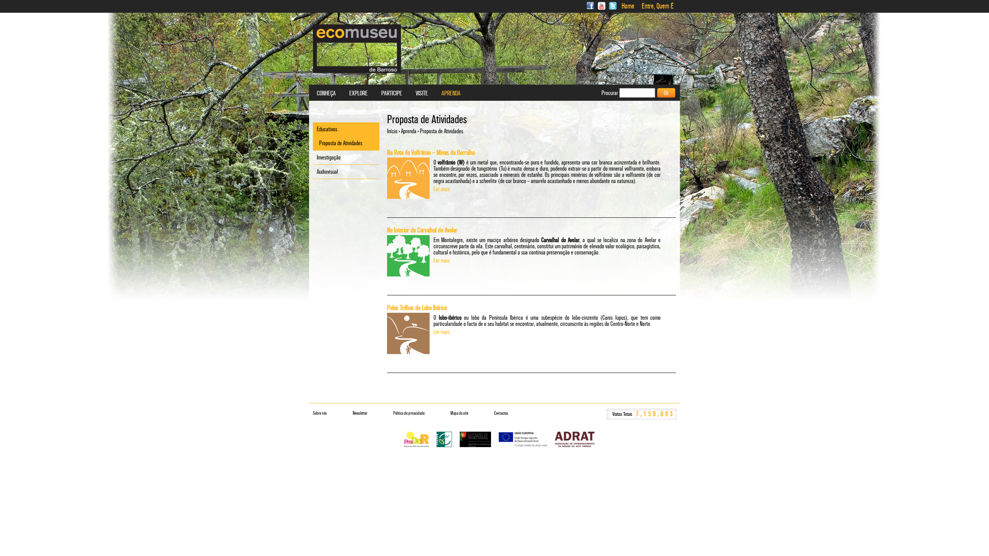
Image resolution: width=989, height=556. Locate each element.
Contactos (501, 413)
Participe (391, 93)
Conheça (326, 93)
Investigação (329, 157)
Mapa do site (459, 413)
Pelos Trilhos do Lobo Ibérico (417, 307)
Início (392, 131)
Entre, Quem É (658, 6)
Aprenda (408, 131)
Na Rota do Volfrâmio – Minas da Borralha (431, 152)
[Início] (357, 48)
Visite (422, 93)
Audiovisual (327, 171)
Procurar (610, 93)
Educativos (327, 129)
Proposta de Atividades (340, 143)
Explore (358, 93)
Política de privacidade (409, 413)
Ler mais (441, 189)
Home (628, 6)
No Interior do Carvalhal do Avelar (422, 230)
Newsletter (360, 413)
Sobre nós (320, 413)
